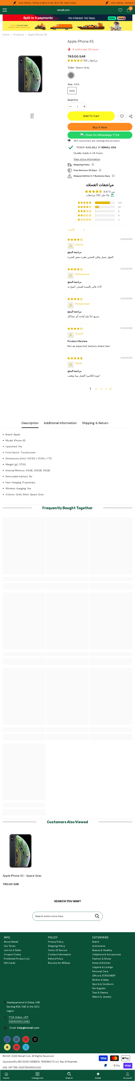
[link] (67, 17)
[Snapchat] (7, 1047)
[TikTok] (35, 1039)
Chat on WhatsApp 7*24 (102, 135)
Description (30, 423)
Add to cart (91, 116)
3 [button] (101, 388)
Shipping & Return (95, 423)
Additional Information (60, 423)
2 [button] (96, 388)
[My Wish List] (120, 10)
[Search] (97, 916)
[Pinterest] (25, 1039)
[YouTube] (16, 1047)
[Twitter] (25, 1047)
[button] (75, 60)
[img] (75, 239)
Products (19, 34)
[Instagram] (16, 1039)
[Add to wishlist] (121, 116)
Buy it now (100, 127)
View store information (87, 159)
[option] (32, 74)
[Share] (129, 116)
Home (6, 34)
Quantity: (73, 99)
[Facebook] (7, 1039)
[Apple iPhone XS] (22, 851)
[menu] (5, 10)
